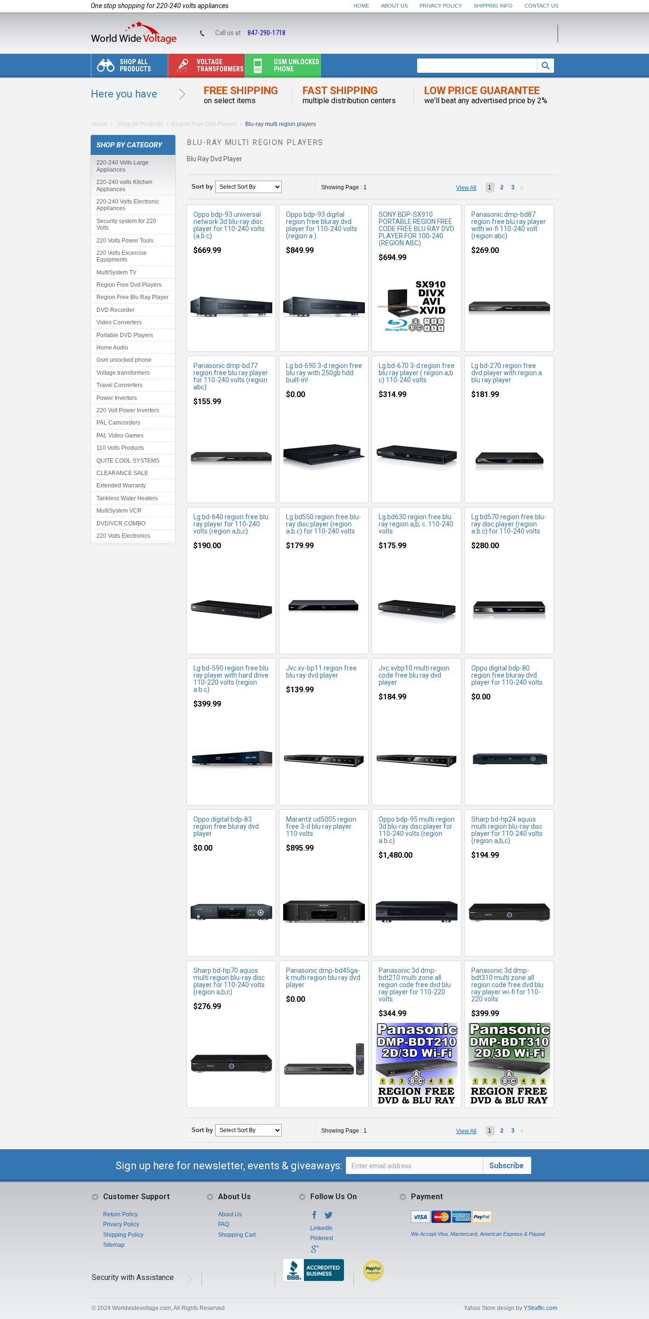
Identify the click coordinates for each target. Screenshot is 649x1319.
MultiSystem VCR (119, 510)
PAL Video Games (119, 435)
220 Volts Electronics (123, 536)
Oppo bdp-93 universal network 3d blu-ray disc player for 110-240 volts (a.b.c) (229, 225)
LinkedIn (321, 1228)
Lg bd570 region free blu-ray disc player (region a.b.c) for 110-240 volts (508, 524)
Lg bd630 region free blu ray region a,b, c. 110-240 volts (416, 524)
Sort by (202, 186)
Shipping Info (493, 6)
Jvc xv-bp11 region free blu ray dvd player (321, 671)
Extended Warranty (121, 485)
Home (361, 6)
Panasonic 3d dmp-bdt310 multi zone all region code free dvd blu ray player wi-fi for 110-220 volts (507, 985)
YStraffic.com (540, 1308)
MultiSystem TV (116, 272)
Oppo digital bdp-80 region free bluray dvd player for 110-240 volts (507, 675)
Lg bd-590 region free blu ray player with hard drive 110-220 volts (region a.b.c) (230, 678)
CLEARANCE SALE (122, 473)
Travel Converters (119, 385)
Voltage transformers (220, 65)
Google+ (314, 1252)
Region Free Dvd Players (204, 124)
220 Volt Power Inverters (127, 410)
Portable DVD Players (124, 335)
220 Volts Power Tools (124, 240)
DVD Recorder (115, 310)
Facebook (314, 1218)
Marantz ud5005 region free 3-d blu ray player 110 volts (321, 826)
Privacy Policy (441, 6)
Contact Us (541, 6)
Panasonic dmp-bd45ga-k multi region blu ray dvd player (323, 978)
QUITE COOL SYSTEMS (128, 460)
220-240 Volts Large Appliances (122, 166)
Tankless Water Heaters (127, 498)
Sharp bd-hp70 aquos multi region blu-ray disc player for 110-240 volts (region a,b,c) (229, 981)
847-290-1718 (267, 33)
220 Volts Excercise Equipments (121, 256)
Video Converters (119, 322)
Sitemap (113, 1244)
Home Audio (112, 347)
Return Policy (120, 1214)
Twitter (328, 1218)
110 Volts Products (120, 448)
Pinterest (321, 1238)
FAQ (223, 1224)
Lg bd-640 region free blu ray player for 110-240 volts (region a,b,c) (230, 524)
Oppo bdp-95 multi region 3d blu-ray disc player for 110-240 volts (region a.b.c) (417, 829)
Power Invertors (116, 398)
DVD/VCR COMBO (120, 523)
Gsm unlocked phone (296, 65)
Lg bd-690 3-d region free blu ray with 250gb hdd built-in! (324, 373)
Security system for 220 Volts (126, 224)
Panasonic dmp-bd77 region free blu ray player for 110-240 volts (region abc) (230, 376)
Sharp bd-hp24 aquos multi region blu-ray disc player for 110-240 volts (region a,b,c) (507, 829)
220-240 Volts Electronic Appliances (127, 205)
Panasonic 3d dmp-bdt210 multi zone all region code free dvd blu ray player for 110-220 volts (415, 985)
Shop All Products (135, 65)
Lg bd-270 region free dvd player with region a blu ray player (506, 373)
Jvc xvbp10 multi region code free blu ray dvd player (414, 675)
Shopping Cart (237, 1235)
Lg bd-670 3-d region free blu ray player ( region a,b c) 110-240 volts (417, 373)
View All (466, 187)
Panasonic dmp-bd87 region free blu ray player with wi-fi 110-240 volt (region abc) (508, 225)
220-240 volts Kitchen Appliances (124, 185)
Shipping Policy (123, 1235)
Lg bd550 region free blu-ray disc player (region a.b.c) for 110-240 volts (323, 524)
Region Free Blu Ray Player (132, 297)
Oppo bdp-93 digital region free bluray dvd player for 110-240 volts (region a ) (321, 225)
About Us (394, 6)
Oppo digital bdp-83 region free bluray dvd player (226, 826)
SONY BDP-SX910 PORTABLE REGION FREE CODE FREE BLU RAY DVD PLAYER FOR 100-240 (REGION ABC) (416, 229)
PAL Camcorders (118, 422)
